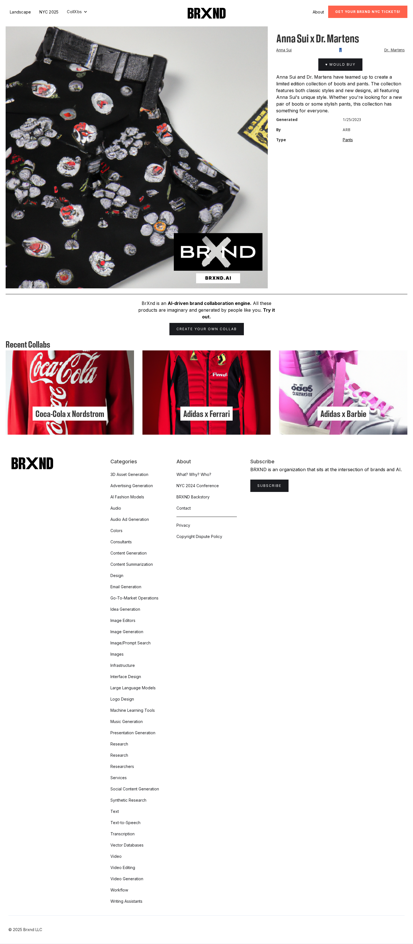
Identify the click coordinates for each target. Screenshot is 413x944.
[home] (206, 13)
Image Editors (122, 620)
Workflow (119, 890)
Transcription (122, 833)
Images (117, 654)
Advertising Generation (131, 485)
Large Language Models (133, 687)
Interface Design (125, 676)
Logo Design (122, 699)
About (318, 12)
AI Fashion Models (127, 496)
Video (116, 856)
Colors (116, 530)
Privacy (183, 525)
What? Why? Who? (193, 474)
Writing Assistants (126, 901)
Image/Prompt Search (130, 642)
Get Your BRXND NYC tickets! (367, 12)
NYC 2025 (48, 12)
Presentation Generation (132, 732)
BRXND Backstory (193, 496)
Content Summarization (131, 564)
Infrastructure (122, 665)
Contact (183, 508)
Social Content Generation (134, 788)
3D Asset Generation (129, 474)
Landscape (20, 12)
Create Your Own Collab (206, 329)
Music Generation (126, 721)
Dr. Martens (394, 50)
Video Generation (126, 878)
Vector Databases (127, 845)
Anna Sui (284, 50)
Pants (348, 139)
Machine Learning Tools (132, 710)
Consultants (121, 541)
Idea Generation (125, 609)
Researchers (122, 766)
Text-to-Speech (125, 822)
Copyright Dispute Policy (199, 536)
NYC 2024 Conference (197, 485)
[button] (77, 12)
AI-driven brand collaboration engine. (209, 303)
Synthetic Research (128, 800)
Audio (115, 508)
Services (118, 777)
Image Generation (126, 631)
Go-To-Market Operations (134, 598)
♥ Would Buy (340, 64)
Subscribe (269, 486)
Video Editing (122, 867)
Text (114, 811)
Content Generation (128, 553)
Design (116, 575)
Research (119, 744)
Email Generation (125, 586)
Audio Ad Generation (129, 519)
